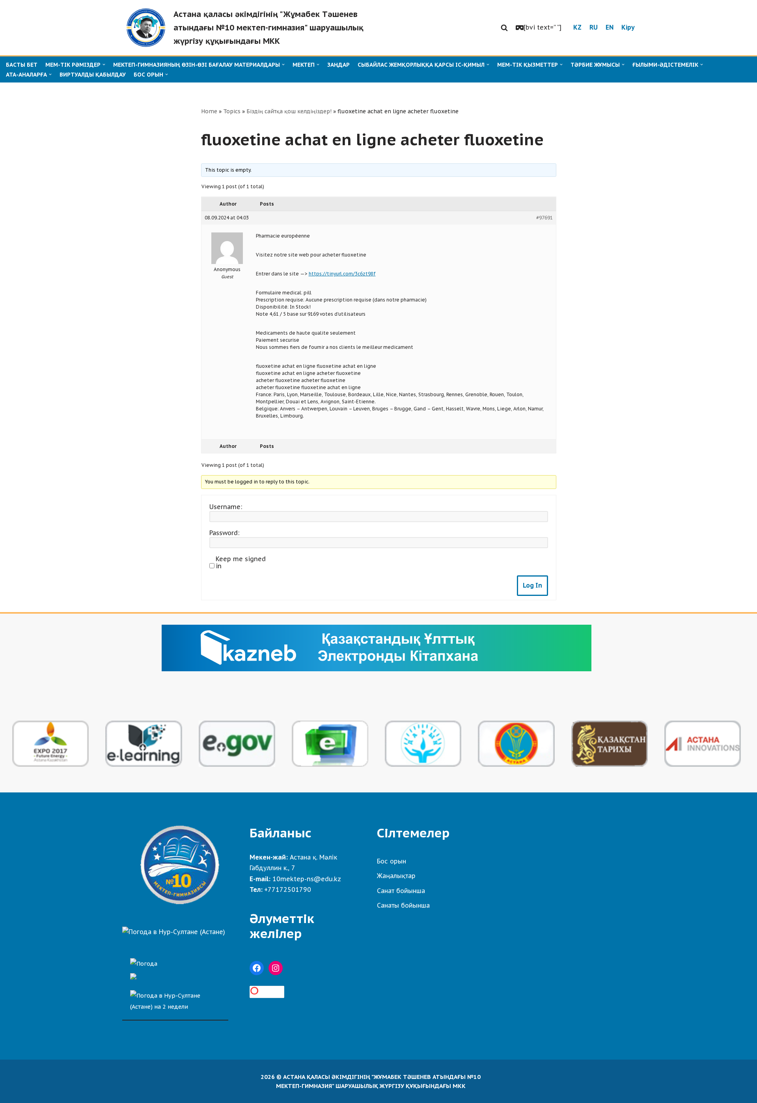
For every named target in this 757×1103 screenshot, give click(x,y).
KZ (577, 27)
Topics (232, 111)
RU (593, 27)
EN (609, 27)
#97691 (544, 218)
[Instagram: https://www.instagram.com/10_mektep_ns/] (275, 968)
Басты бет (21, 64)
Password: (224, 532)
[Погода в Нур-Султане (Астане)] (173, 932)
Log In (532, 585)
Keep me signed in (241, 562)
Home (209, 111)
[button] (504, 27)
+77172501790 (287, 889)
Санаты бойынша (403, 905)
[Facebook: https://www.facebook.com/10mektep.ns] (257, 968)
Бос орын (391, 861)
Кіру (628, 27)
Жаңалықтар (396, 876)
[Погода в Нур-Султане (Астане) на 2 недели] (175, 999)
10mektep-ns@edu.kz (306, 879)
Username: (225, 506)
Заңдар (338, 64)
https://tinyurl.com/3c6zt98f (342, 274)
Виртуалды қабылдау (93, 74)
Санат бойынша (401, 891)
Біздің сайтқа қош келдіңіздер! (289, 111)
